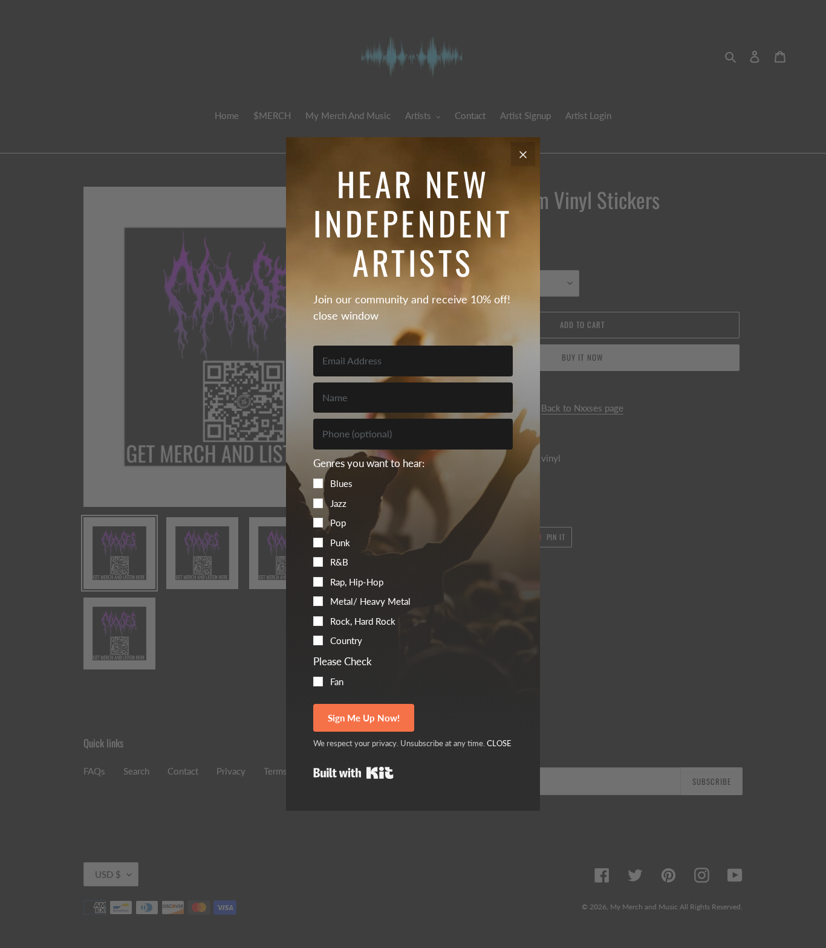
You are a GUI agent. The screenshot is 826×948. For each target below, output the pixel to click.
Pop (338, 522)
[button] (413, 552)
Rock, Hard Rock (362, 621)
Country (346, 640)
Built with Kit (353, 773)
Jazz (338, 503)
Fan (336, 681)
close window (346, 315)
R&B (339, 561)
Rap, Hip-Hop (356, 581)
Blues (341, 483)
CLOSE (499, 743)
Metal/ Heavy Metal (370, 601)
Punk (340, 542)
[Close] (523, 154)
